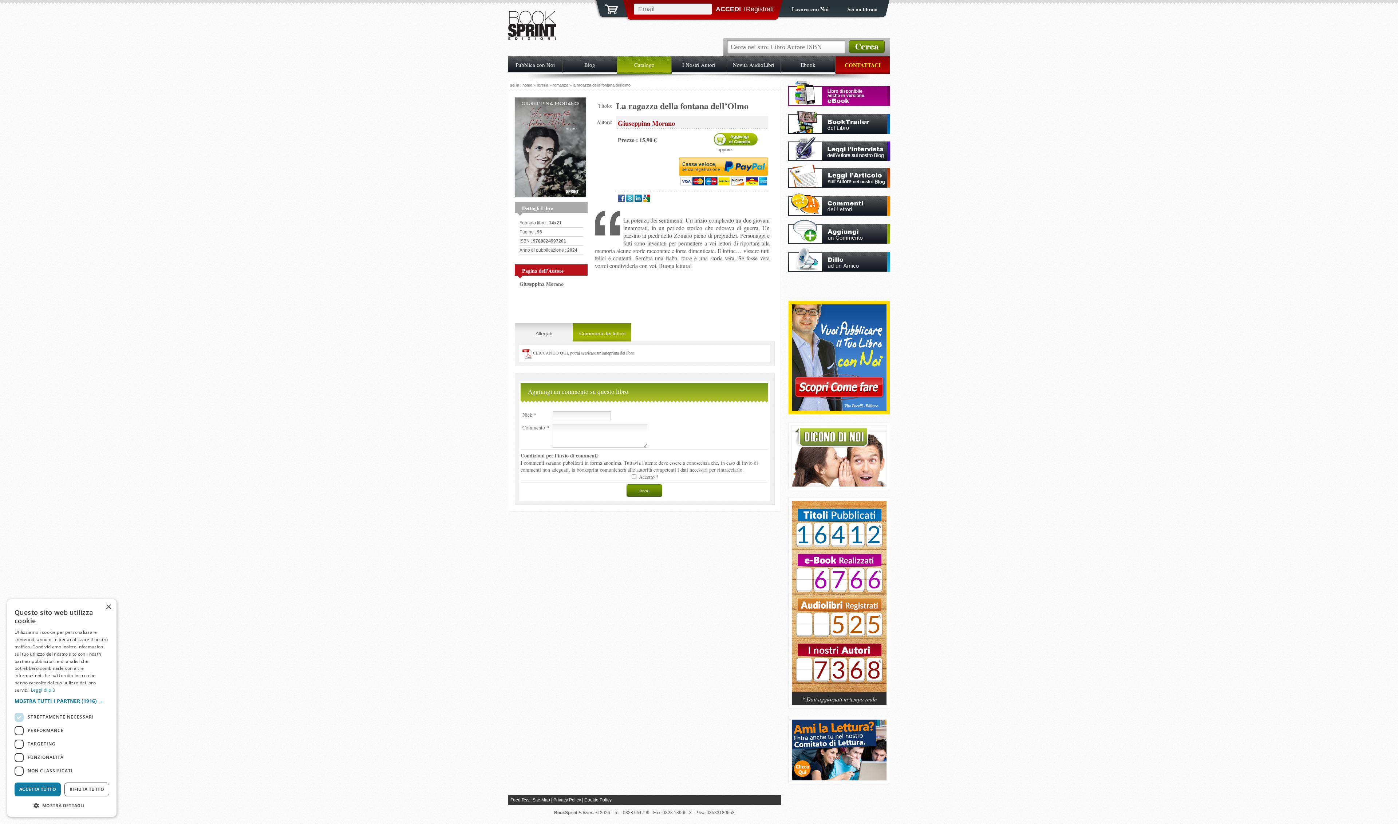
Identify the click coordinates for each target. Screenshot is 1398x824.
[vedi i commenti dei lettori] (839, 213)
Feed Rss (519, 800)
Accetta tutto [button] (37, 789)
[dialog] (61, 708)
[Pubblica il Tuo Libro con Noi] (839, 408)
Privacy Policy (567, 800)
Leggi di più (43, 690)
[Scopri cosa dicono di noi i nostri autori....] (839, 484)
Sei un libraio (862, 9)
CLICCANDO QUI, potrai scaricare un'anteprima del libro (583, 353)
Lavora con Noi (810, 9)
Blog (589, 64)
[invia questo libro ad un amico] (839, 269)
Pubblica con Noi (535, 64)
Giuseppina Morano (542, 284)
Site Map (541, 800)
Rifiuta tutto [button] (87, 789)
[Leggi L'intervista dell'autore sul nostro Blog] (839, 159)
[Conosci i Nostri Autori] (839, 600)
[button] (62, 700)
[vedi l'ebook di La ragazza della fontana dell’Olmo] (839, 103)
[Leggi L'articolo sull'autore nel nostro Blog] (839, 185)
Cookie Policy (598, 800)
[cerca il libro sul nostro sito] (867, 46)
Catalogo (644, 64)
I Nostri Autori (698, 64)
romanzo (560, 85)
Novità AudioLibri (753, 64)
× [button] (108, 607)
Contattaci (863, 65)
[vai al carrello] (607, 8)
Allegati (544, 333)
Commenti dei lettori (602, 333)
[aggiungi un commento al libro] (839, 241)
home (527, 85)
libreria (542, 85)
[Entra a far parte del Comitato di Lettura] (839, 778)
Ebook (808, 64)
